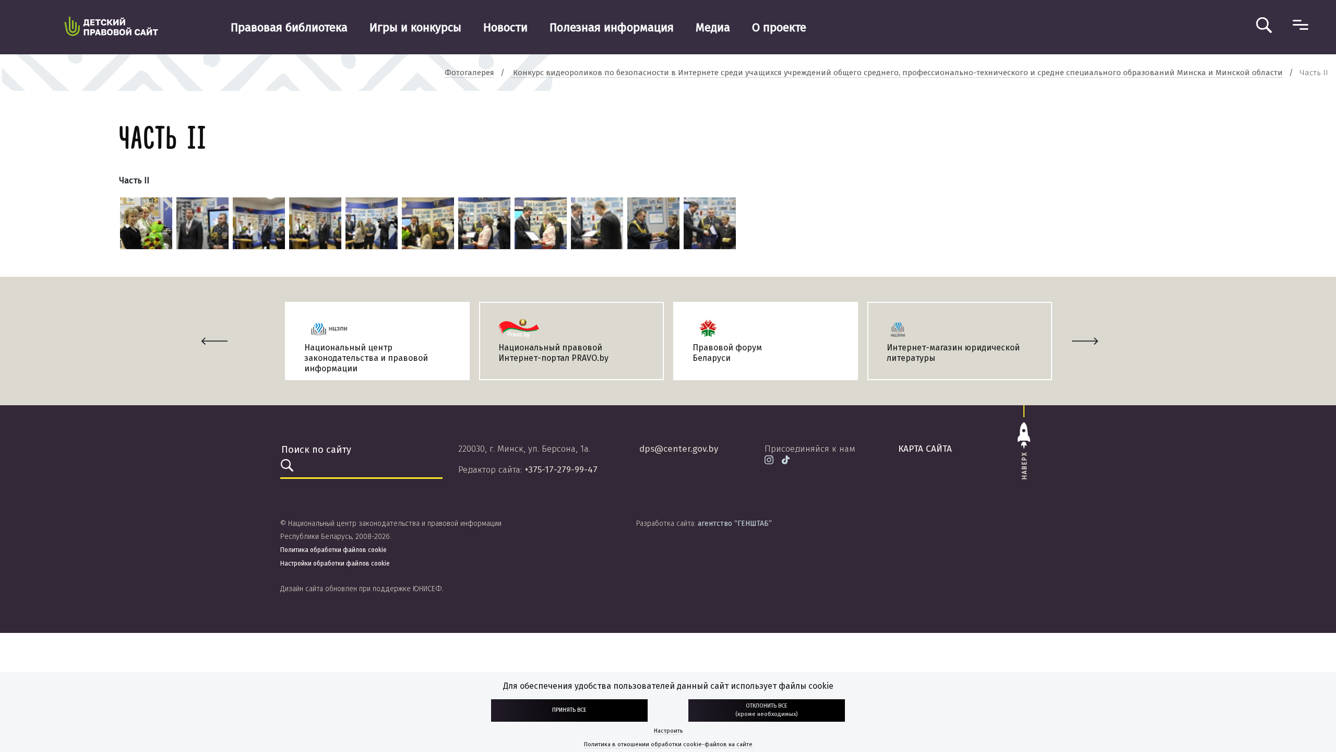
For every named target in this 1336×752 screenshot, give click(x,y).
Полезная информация (612, 27)
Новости (505, 27)
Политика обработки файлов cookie (333, 550)
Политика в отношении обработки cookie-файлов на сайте (668, 744)
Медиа (713, 27)
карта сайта (925, 448)
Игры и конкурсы (415, 27)
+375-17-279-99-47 (561, 469)
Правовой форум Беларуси (727, 353)
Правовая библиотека (289, 27)
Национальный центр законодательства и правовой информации (366, 358)
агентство (735, 523)
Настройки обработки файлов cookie (335, 563)
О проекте (779, 27)
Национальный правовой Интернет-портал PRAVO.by (553, 353)
